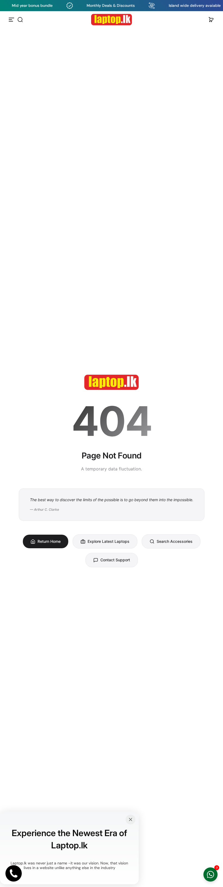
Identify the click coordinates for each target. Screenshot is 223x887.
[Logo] (111, 19)
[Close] (130, 819)
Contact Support (115, 560)
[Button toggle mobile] (12, 19)
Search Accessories (175, 541)
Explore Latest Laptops (108, 541)
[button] (20, 19)
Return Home (49, 541)
